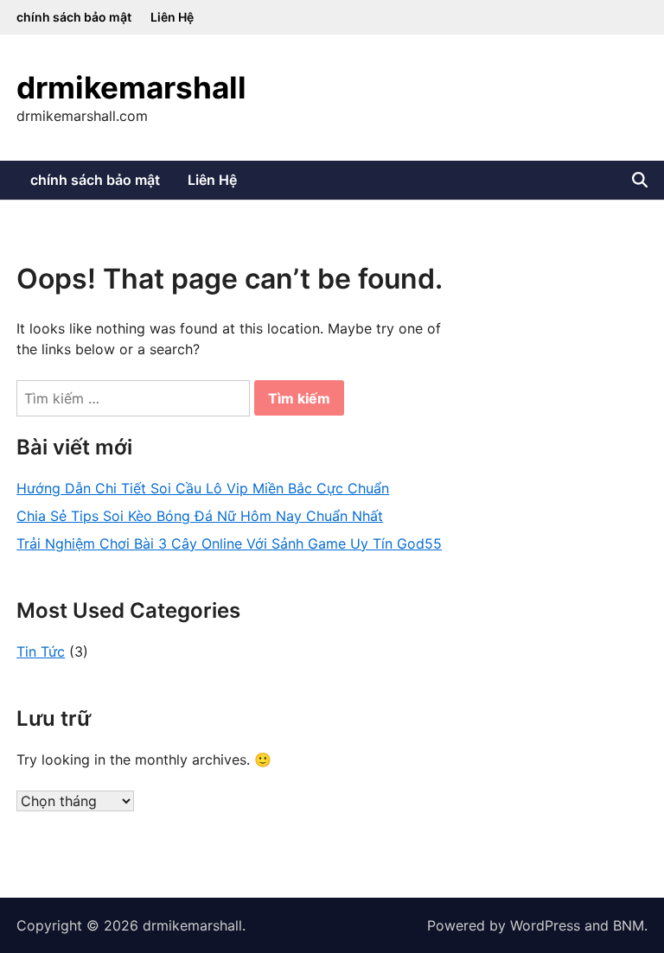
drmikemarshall (131, 87)
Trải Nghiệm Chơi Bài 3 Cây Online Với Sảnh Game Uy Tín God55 (229, 543)
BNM (628, 925)
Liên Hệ (172, 17)
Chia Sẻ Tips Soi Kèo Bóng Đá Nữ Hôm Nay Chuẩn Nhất (199, 515)
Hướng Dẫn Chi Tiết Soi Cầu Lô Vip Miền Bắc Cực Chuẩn (202, 488)
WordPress (545, 925)
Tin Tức (40, 651)
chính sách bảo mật (73, 17)
